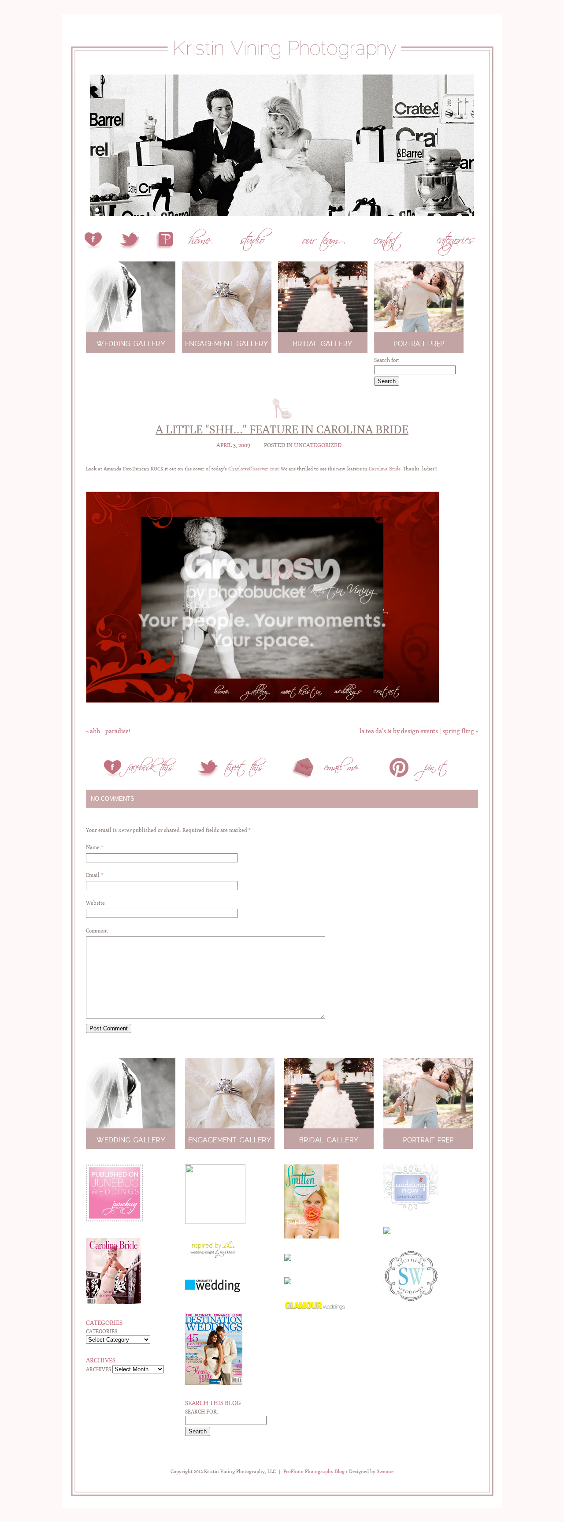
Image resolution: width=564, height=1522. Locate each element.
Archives (98, 1369)
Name (93, 847)
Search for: (386, 360)
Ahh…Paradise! (108, 731)
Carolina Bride (385, 469)
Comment (97, 931)
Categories (101, 1331)
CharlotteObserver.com (253, 469)
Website (95, 903)
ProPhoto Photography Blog (314, 1471)
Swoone (385, 1471)
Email (93, 875)
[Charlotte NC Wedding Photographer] (282, 70)
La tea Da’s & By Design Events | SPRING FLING (419, 731)
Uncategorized (317, 445)
